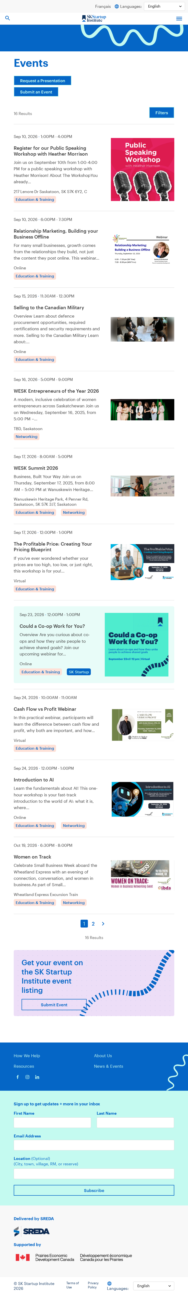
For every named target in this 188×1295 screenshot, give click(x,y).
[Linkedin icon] (37, 1077)
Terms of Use (72, 1285)
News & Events (108, 1066)
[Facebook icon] (18, 1077)
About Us (103, 1055)
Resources (24, 1066)
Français (103, 6)
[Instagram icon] (27, 1077)
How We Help (27, 1055)
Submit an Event (36, 91)
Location (32, 1158)
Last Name (107, 1113)
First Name (24, 1113)
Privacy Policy (93, 1285)
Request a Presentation (42, 80)
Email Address (27, 1136)
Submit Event (54, 1004)
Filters (161, 112)
